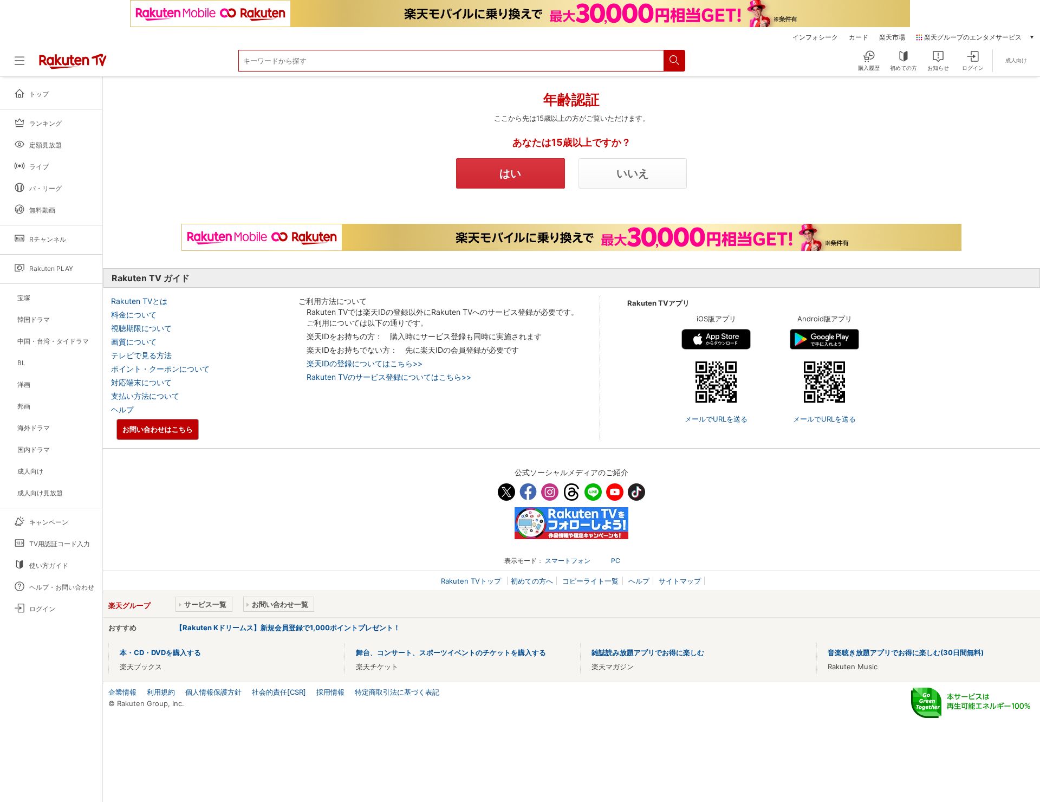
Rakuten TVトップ (472, 581)
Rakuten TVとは (139, 301)
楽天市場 (892, 37)
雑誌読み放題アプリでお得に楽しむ (648, 652)
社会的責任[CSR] (279, 692)
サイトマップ (680, 581)
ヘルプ (122, 409)
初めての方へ (532, 581)
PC (615, 561)
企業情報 (122, 692)
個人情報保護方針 (213, 692)
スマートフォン (567, 561)
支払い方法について (145, 395)
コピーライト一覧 (590, 581)
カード (858, 37)
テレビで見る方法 (141, 355)
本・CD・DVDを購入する (160, 652)
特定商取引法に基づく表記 (397, 692)
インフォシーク (815, 37)
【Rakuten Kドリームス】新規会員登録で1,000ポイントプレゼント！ (288, 627)
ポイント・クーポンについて (160, 368)
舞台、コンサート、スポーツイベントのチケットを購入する (451, 652)
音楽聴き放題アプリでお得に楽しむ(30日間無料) (906, 652)
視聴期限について (141, 328)
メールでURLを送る (716, 419)
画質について (134, 341)
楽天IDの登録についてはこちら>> (364, 363)
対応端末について (141, 382)
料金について (134, 314)
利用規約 (161, 692)
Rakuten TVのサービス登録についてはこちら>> (389, 376)
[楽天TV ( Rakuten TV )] (73, 66)
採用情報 (330, 692)
